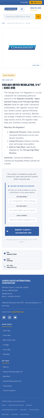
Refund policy (5, 414)
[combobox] (22, 16)
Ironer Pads (6, 350)
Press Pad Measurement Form (12, 381)
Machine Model (22, 206)
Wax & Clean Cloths (9, 340)
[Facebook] (4, 317)
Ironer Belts (7, 335)
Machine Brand (22, 196)
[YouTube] (15, 317)
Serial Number (22, 215)
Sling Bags (6, 354)
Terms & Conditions (9, 390)
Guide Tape (6, 331)
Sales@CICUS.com (34, 10)
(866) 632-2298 (35, 8)
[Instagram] (9, 317)
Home (3, 23)
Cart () (37, 2)
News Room (6, 376)
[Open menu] (21, 9)
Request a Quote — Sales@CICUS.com (23, 231)
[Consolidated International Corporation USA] (11, 9)
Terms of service (24, 414)
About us (6, 367)
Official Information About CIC (13, 372)
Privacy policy (7, 386)
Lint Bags (6, 345)
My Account (24, 2)
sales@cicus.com (7, 294)
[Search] (38, 16)
